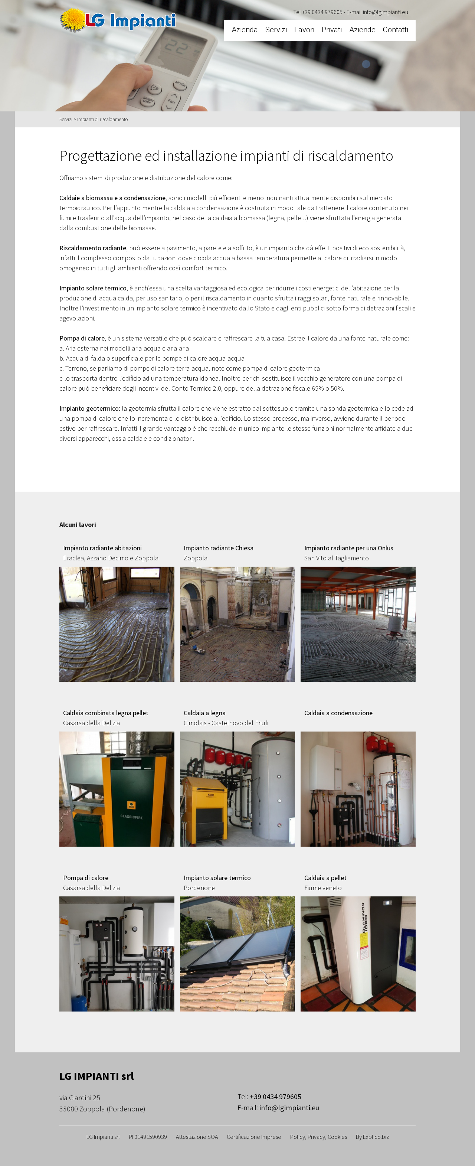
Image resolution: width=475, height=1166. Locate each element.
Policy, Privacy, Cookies (318, 1136)
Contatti (395, 29)
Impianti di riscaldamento (102, 119)
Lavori (304, 29)
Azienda (245, 29)
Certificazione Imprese (254, 1136)
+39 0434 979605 (322, 12)
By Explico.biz (372, 1136)
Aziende (362, 29)
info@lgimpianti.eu (385, 12)
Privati (332, 29)
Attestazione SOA (197, 1136)
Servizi (276, 29)
